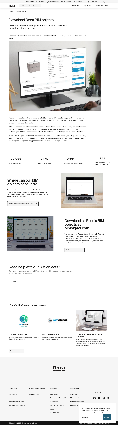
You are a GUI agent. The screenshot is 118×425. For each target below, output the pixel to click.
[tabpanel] (24, 326)
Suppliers (53, 413)
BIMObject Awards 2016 (51, 334)
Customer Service (37, 389)
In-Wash (11, 398)
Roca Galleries (75, 405)
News (52, 409)
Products (75, 6)
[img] (24, 320)
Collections (13, 394)
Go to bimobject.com (72, 250)
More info (85, 417)
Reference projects (77, 401)
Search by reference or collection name (21, 203)
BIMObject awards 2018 (18, 334)
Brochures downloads (16, 401)
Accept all (106, 417)
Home (11, 11)
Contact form (34, 394)
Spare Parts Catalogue (17, 405)
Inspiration (87, 6)
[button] (21, 6)
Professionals (21, 11)
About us (53, 389)
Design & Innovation (57, 405)
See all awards (14, 351)
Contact (15, 281)
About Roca (54, 394)
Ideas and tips (75, 398)
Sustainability (54, 401)
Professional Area (101, 6)
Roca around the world (58, 398)
